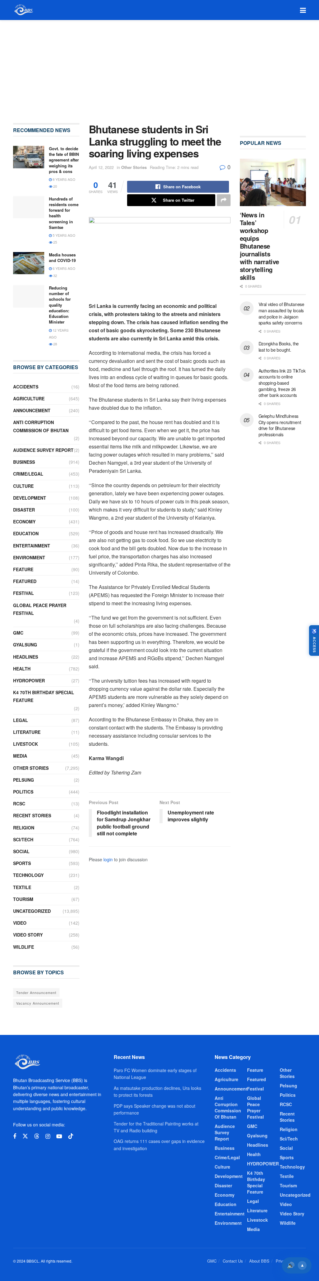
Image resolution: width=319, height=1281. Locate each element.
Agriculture (29, 398)
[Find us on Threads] (36, 1136)
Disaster (24, 510)
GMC (18, 633)
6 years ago (63, 268)
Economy (24, 521)
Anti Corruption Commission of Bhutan (41, 426)
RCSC (19, 803)
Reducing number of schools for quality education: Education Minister (60, 305)
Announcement (31, 410)
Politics (23, 792)
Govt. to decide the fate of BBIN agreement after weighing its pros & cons (64, 160)
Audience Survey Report (43, 450)
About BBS (259, 1261)
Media (20, 756)
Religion (23, 827)
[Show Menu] (303, 10)
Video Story (28, 935)
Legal (20, 720)
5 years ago (63, 235)
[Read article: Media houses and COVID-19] (28, 263)
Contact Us (233, 1261)
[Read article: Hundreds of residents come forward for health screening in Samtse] (28, 207)
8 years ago (63, 179)
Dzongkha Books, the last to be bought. (279, 346)
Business (24, 462)
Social (21, 851)
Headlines (25, 657)
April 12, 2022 (101, 167)
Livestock (25, 744)
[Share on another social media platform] (224, 200)
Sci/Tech (23, 839)
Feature (23, 569)
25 (54, 242)
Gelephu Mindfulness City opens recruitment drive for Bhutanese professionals (280, 425)
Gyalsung (25, 644)
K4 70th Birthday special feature (43, 696)
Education (26, 533)
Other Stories (134, 167)
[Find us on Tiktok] (70, 1136)
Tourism (23, 899)
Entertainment (31, 545)
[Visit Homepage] (23, 10)
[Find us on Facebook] (14, 1136)
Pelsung (23, 780)
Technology (28, 875)
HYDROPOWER (29, 680)
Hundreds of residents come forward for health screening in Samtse (64, 213)
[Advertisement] (159, 67)
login (108, 859)
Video (19, 923)
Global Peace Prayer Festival (39, 609)
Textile (22, 887)
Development (29, 498)
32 (54, 275)
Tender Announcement (36, 992)
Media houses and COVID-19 (62, 257)
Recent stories (32, 815)
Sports (22, 863)
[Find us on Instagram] (47, 1136)
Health (22, 668)
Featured (24, 581)
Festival (23, 593)
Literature (26, 732)
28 (54, 343)
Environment (29, 557)
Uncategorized (32, 911)
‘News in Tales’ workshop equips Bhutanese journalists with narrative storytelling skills (259, 246)
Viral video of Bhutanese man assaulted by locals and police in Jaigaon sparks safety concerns (281, 313)
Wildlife (23, 947)
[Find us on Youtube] (59, 1136)
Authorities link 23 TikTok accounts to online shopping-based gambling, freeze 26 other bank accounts (282, 383)
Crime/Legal (28, 474)
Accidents (25, 386)
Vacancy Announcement (37, 1003)
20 (54, 186)
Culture (23, 486)
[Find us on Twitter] (25, 1136)
